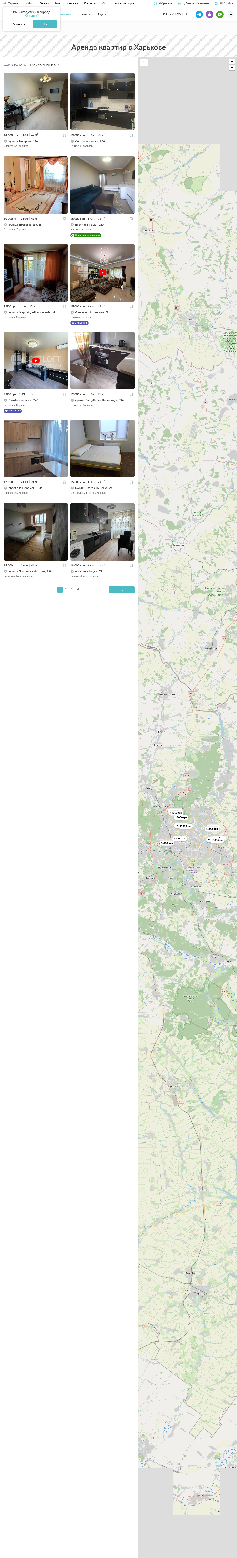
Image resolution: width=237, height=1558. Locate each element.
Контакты (90, 3)
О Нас (30, 3)
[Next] (122, 589)
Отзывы (44, 3)
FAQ (103, 3)
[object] (36, 143)
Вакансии (72, 3)
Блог (58, 3)
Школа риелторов (123, 3)
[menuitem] (62, 14)
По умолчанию (43, 64)
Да (45, 24)
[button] (162, 4)
